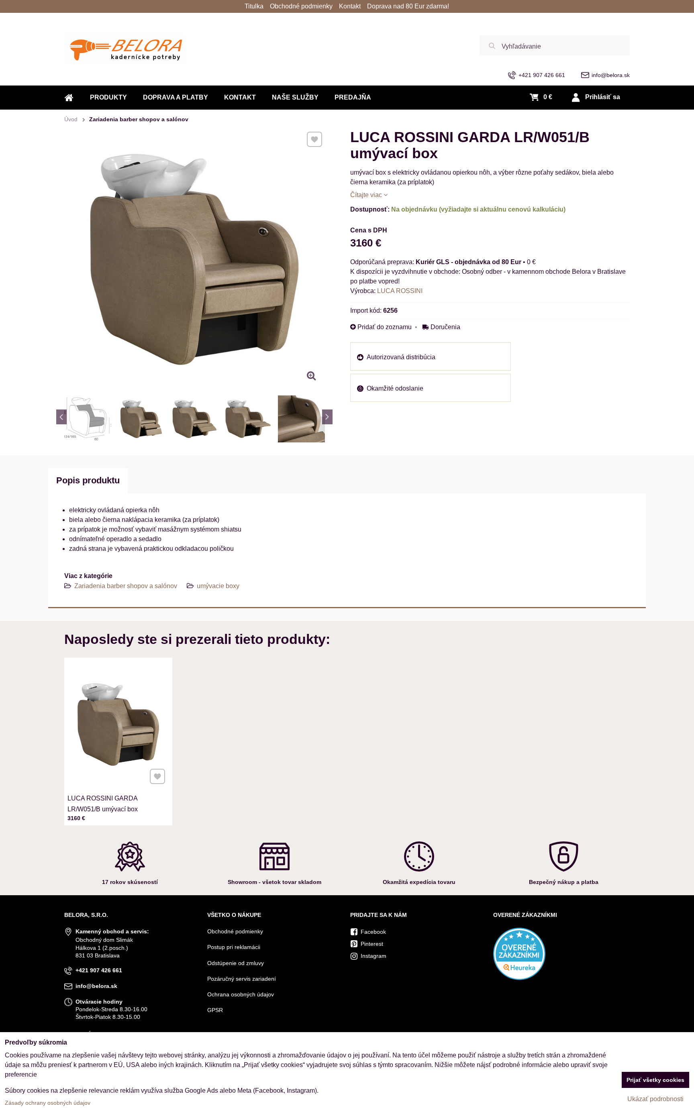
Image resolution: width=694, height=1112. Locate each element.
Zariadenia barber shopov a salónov (126, 585)
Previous (61, 416)
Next (327, 416)
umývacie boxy (218, 585)
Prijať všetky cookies (655, 1080)
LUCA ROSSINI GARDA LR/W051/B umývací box (102, 804)
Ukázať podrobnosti (655, 1099)
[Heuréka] (519, 978)
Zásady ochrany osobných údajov (47, 1103)
